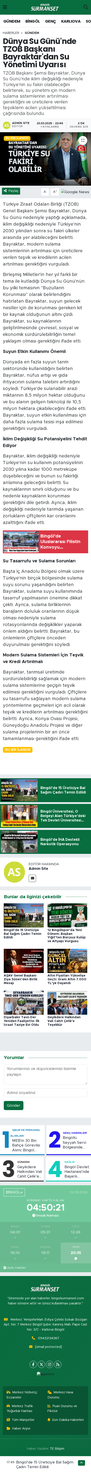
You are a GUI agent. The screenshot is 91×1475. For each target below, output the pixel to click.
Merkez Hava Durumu (60, 1395)
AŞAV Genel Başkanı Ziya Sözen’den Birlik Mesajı (20, 979)
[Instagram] (49, 1364)
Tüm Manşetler (23, 1420)
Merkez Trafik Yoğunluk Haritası (20, 1408)
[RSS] (57, 1364)
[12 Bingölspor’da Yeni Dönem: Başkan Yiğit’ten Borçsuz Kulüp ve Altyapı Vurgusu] (67, 915)
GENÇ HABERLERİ (75, 1133)
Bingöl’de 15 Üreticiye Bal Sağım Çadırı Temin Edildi (22, 934)
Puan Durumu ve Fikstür (62, 1408)
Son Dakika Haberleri (68, 1420)
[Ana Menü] (5, 7)
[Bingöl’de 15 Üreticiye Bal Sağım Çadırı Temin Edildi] (24, 915)
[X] (41, 1364)
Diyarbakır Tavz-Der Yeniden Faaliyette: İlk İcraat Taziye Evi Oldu (21, 1021)
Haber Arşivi (21, 1428)
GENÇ (50, 21)
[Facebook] (33, 1364)
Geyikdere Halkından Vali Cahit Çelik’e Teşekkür (64, 1021)
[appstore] (45, 1375)
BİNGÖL (32, 21)
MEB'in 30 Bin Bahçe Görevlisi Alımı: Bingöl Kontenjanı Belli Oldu (26, 1145)
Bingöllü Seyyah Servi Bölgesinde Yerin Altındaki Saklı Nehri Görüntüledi (75, 1143)
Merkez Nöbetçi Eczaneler (22, 1395)
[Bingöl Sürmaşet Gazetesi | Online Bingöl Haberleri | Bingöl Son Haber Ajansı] (45, 7)
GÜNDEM (11, 21)
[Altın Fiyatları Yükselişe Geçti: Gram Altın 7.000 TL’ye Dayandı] (67, 961)
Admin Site (38, 868)
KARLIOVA (70, 21)
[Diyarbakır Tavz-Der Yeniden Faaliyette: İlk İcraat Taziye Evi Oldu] (24, 1002)
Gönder (13, 1105)
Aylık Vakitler (16, 1267)
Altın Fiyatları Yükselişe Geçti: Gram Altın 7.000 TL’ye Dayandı (66, 979)
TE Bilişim (57, 1448)
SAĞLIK (69, 1162)
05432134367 (48, 1338)
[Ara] (85, 7)
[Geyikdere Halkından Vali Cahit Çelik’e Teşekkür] (67, 1002)
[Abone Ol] (75, 192)
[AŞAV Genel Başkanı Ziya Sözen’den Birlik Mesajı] (24, 961)
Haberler (11, 33)
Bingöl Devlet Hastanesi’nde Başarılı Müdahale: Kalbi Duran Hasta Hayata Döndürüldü (76, 1172)
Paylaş (13, 191)
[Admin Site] (14, 872)
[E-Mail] (32, 878)
